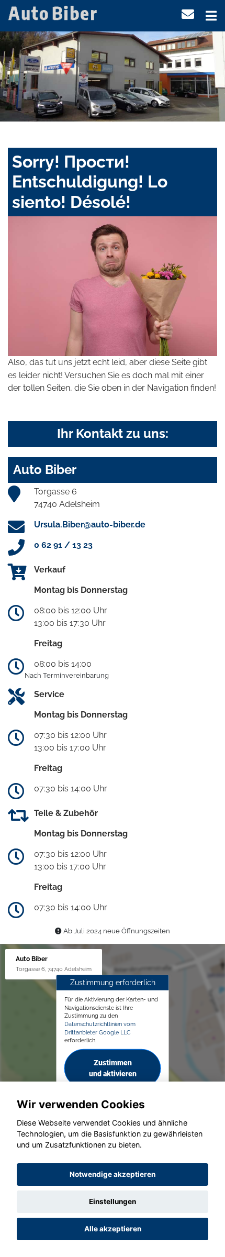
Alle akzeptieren (112, 1229)
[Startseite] (54, 12)
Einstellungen (112, 1201)
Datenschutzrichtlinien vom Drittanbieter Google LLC (100, 1028)
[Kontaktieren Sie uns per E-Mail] (188, 14)
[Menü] (211, 16)
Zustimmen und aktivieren (113, 1068)
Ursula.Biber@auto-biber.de (89, 525)
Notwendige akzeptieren (112, 1174)
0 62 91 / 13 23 (63, 545)
